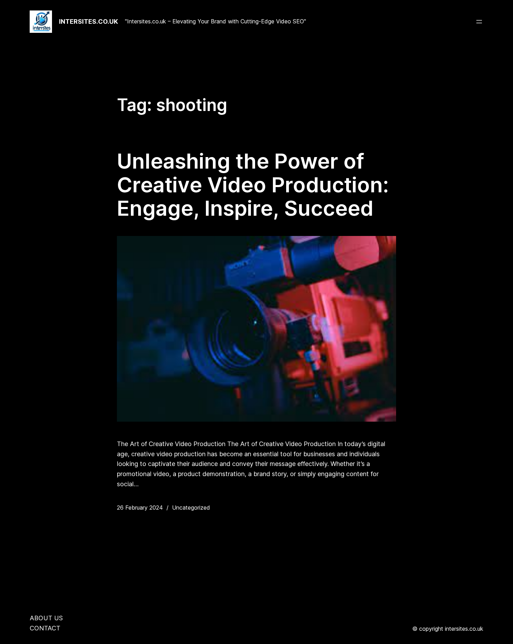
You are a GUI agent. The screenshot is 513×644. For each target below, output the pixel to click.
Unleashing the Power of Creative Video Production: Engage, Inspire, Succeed (253, 184)
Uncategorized (191, 507)
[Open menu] (479, 21)
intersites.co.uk (88, 21)
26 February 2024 (140, 507)
